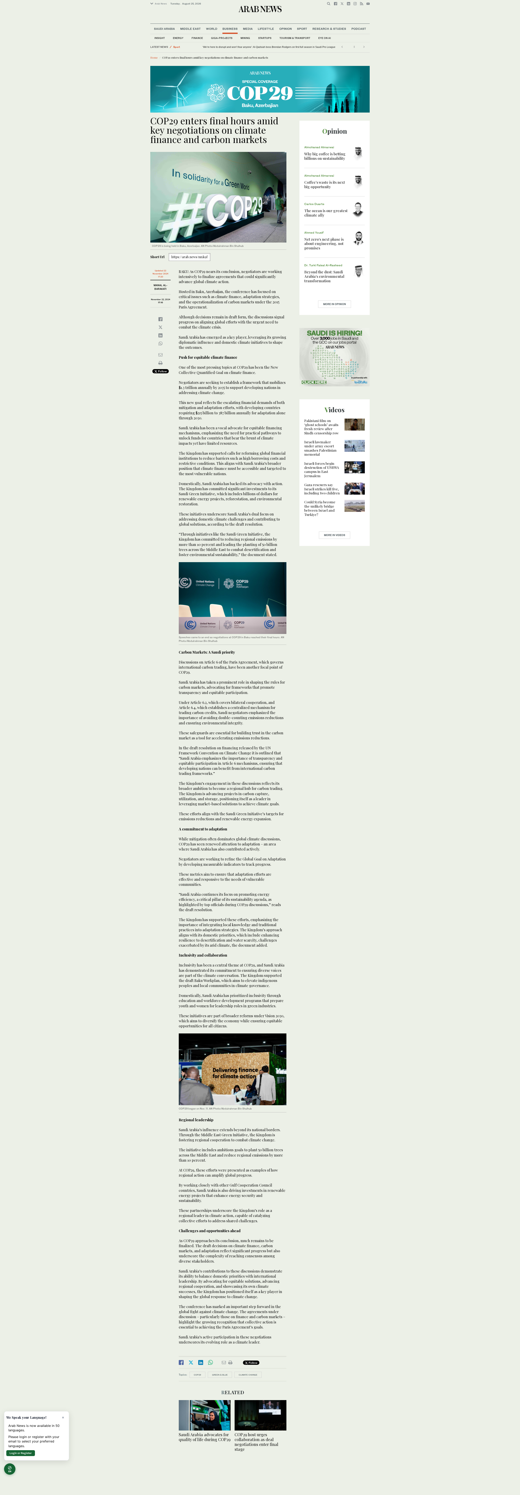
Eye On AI (324, 38)
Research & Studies (329, 28)
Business (230, 28)
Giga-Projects (221, 38)
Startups (264, 38)
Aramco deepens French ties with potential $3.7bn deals (219, 47)
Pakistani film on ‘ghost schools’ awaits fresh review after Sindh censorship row (321, 426)
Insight (159, 38)
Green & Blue (220, 1375)
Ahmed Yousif (314, 232)
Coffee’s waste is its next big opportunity (324, 184)
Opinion (285, 28)
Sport (302, 28)
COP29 (197, 1375)
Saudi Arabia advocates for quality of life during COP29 (205, 1437)
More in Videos (334, 535)
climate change (248, 1375)
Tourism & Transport (295, 38)
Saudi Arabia (164, 28)
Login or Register (21, 1453)
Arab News (161, 3)
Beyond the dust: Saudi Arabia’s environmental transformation (324, 276)
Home (154, 57)
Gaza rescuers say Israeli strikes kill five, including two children (322, 488)
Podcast (358, 28)
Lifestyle (266, 28)
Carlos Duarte (314, 204)
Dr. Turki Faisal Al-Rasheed (323, 265)
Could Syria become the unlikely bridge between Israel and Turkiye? (319, 508)
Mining (245, 38)
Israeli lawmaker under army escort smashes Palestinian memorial (320, 448)
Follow (162, 371)
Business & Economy (185, 46)
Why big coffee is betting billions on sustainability (325, 156)
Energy (178, 38)
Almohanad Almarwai (319, 147)
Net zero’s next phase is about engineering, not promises (324, 243)
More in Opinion (334, 304)
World (211, 28)
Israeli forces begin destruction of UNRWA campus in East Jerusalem (321, 469)
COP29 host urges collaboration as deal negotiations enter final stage (256, 1442)
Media (248, 28)
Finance (197, 38)
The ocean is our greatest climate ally (326, 213)
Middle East (190, 28)
